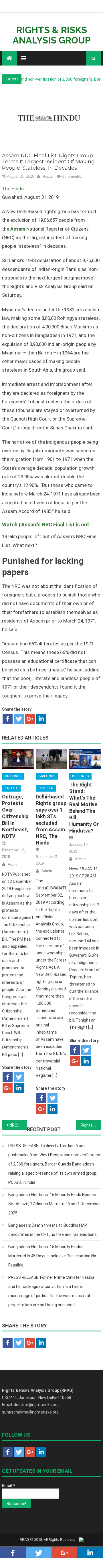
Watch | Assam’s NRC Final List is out (45, 525)
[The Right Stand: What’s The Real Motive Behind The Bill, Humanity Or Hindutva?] (85, 759)
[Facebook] (8, 719)
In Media (46, 788)
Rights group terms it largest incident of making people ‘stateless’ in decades (91, 1125)
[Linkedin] (41, 719)
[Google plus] (30, 719)
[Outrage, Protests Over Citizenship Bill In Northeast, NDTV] (17, 759)
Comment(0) (72, 176)
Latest (11, 788)
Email (8, 1485)
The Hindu (13, 188)
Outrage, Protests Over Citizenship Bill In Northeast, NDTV (15, 816)
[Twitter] (19, 719)
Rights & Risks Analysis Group (52, 35)
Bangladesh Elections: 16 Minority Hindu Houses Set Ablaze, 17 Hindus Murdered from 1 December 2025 (54, 1203)
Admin (48, 176)
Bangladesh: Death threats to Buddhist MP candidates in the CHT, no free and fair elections (52, 1230)
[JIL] (81, 1539)
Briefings (13, 776)
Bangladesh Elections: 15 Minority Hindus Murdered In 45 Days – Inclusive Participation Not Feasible (53, 1255)
